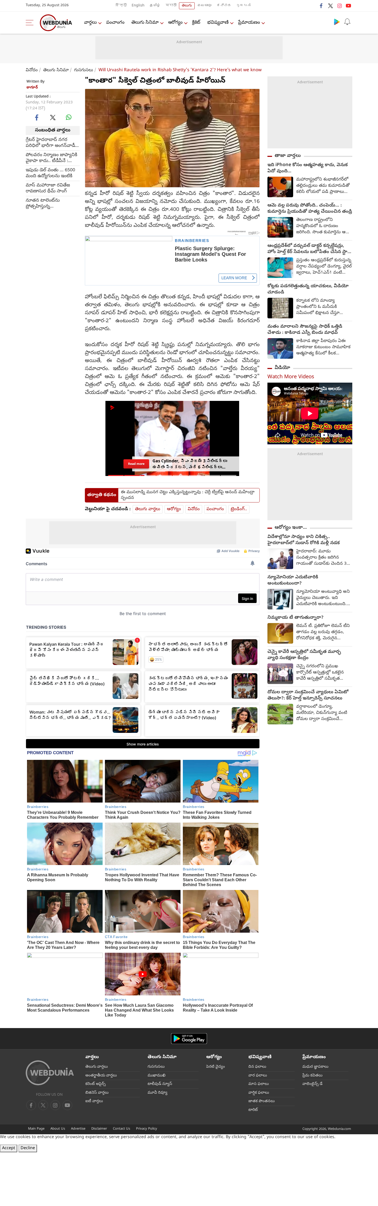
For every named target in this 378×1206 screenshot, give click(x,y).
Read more (136, 464)
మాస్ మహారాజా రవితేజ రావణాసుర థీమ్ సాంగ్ (48, 188)
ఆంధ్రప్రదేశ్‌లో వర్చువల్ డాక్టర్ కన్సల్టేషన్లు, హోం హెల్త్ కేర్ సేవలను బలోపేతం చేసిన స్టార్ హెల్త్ (308, 249)
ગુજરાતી (243, 5)
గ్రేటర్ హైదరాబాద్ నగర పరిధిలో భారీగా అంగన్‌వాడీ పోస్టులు (50, 143)
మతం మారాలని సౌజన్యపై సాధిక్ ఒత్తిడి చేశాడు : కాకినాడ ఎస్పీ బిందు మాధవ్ (304, 330)
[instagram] (339, 6)
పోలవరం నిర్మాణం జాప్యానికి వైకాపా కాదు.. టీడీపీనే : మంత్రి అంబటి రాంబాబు (51, 158)
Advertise (78, 1129)
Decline (28, 1148)
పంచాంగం (115, 23)
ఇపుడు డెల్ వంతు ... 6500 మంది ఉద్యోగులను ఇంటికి (50, 173)
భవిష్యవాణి (218, 23)
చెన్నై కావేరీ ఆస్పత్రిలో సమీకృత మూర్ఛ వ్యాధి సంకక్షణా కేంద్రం (304, 655)
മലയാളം (204, 5)
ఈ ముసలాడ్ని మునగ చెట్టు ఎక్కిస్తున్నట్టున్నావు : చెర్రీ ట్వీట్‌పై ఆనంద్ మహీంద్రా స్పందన (188, 495)
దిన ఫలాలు (257, 1066)
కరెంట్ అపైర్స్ (95, 1084)
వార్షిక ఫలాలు (258, 1092)
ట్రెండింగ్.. (239, 509)
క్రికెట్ (196, 23)
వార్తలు (90, 23)
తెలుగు (187, 5)
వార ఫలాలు (257, 1075)
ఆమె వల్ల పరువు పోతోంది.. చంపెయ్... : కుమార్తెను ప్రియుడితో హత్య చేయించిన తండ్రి (309, 209)
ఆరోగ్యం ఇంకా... (291, 527)
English (138, 5)
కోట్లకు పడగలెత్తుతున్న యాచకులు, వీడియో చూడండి (308, 289)
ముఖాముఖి (157, 1075)
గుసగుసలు (83, 70)
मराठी (171, 5)
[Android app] (189, 1038)
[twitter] (330, 6)
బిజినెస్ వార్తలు (97, 1092)
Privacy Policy (146, 1129)
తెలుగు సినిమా (145, 23)
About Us (57, 1129)
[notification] (347, 21)
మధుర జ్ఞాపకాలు (315, 1066)
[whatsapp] (68, 117)
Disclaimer (99, 1129)
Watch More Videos (290, 377)
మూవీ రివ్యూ (157, 1092)
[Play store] (337, 21)
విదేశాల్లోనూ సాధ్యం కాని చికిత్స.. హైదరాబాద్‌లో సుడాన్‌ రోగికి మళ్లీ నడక (303, 540)
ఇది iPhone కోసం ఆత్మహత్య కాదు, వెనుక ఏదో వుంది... (307, 168)
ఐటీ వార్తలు (94, 1101)
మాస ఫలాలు (258, 1084)
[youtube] (348, 6)
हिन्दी (121, 5)
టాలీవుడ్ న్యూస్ (160, 1084)
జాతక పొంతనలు (261, 1101)
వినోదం (32, 70)
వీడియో (282, 368)
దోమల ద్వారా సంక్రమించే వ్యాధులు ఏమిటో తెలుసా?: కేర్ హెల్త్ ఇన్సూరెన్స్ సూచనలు (307, 695)
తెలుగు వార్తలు (147, 509)
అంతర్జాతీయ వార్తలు (101, 1075)
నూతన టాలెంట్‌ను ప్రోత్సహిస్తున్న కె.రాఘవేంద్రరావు (43, 203)
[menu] (31, 22)
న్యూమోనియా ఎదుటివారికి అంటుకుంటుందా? (292, 580)
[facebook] (321, 6)
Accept (8, 1148)
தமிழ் (155, 5)
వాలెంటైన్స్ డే (312, 1084)
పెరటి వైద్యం (215, 1066)
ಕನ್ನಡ (224, 5)
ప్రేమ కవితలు (312, 1075)
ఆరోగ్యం (175, 23)
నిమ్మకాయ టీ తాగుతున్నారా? (295, 618)
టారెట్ (253, 1110)
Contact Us (121, 1129)
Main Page (36, 1129)
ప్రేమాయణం (249, 23)
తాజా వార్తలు (288, 155)
